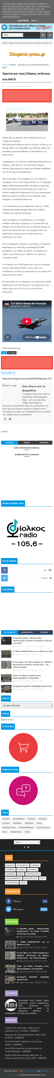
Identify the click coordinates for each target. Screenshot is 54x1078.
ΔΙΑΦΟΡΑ (43, 819)
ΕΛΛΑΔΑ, (29, 86)
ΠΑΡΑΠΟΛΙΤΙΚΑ (8, 828)
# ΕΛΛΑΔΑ (11, 353)
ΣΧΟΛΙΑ (44, 632)
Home (4, 65)
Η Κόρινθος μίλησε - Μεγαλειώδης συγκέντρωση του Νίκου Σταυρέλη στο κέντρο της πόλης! (32, 640)
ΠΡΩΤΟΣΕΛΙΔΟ (43, 828)
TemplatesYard (30, 1071)
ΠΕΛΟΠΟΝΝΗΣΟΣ (26, 828)
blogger (9, 442)
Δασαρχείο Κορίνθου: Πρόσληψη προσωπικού (32, 686)
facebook (44, 442)
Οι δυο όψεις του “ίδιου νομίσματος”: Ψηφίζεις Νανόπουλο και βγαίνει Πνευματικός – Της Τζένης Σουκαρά (32, 664)
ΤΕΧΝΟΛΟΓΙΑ (16, 832)
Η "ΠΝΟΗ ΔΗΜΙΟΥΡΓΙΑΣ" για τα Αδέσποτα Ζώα (33, 651)
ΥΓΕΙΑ (27, 832)
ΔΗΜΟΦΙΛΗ (27, 632)
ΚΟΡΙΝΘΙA (29, 823)
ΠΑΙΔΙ (39, 823)
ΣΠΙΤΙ (4, 832)
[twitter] (28, 847)
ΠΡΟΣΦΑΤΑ (10, 632)
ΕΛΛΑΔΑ (13, 65)
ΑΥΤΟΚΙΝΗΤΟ (18, 819)
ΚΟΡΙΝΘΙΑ (17, 823)
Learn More (23, 21)
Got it (34, 21)
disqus (27, 442)
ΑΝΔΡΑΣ (6, 819)
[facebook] (24, 847)
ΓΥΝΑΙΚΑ (31, 819)
